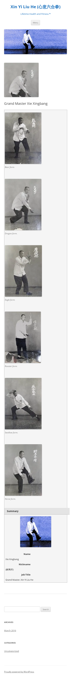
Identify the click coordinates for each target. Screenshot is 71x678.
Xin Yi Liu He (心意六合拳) (35, 6)
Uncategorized (11, 651)
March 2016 (10, 630)
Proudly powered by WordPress (19, 671)
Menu (35, 22)
